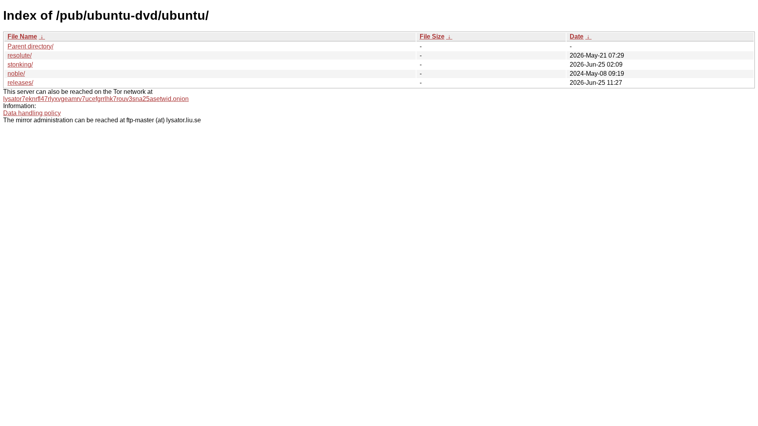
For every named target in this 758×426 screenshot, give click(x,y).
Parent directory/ (30, 46)
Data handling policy (32, 113)
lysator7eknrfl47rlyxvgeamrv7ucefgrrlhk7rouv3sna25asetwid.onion (96, 98)
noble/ (16, 73)
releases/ (20, 82)
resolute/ (20, 55)
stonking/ (20, 64)
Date (577, 36)
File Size (432, 36)
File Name (22, 36)
